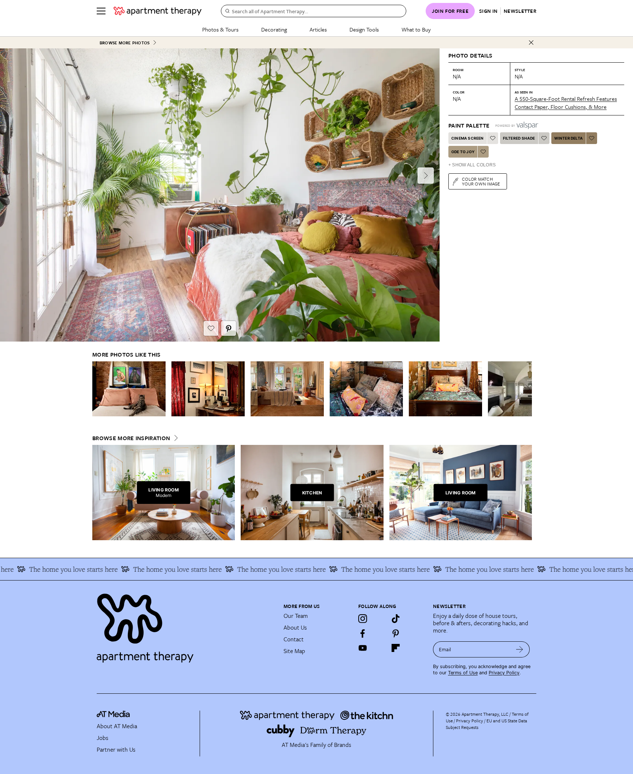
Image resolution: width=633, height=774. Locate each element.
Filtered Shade (519, 138)
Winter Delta (568, 138)
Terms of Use (463, 672)
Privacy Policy (504, 672)
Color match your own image (481, 181)
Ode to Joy (462, 152)
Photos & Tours (220, 29)
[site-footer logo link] (113, 715)
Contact (294, 639)
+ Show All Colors (472, 164)
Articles (318, 29)
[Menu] (101, 11)
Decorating (274, 29)
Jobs (102, 737)
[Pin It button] (228, 328)
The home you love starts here (154, 569)
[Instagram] (362, 618)
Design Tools (364, 29)
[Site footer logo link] (186, 625)
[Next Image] (426, 175)
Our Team (296, 615)
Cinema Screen (467, 138)
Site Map (294, 650)
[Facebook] (362, 633)
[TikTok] (395, 618)
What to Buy (416, 29)
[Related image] (129, 388)
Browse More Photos (124, 43)
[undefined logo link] (157, 11)
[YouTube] (362, 648)
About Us (295, 627)
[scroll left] (98, 389)
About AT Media (117, 726)
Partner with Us (116, 749)
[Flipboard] (395, 648)
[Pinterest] (395, 633)
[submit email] (520, 649)
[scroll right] (526, 389)
